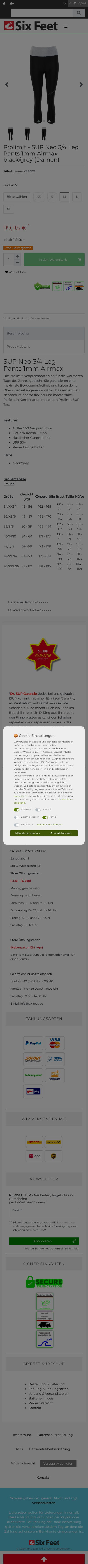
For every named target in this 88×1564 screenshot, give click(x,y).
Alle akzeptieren (27, 833)
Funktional (27, 824)
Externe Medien (30, 816)
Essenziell (26, 809)
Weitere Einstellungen (49, 824)
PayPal (53, 816)
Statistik (47, 809)
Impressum (20, 795)
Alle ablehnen (61, 833)
